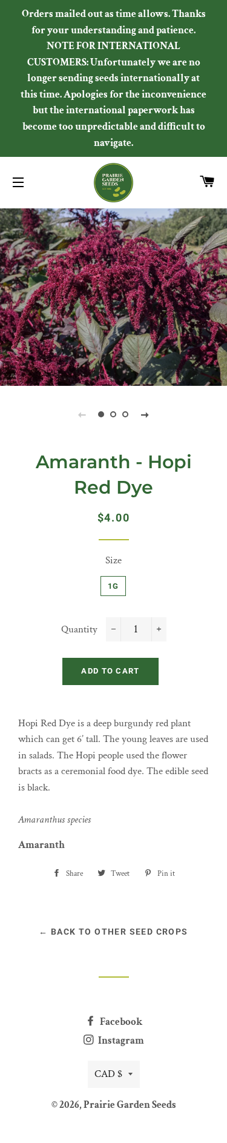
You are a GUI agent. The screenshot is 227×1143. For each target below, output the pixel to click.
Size (113, 560)
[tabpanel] (113, 295)
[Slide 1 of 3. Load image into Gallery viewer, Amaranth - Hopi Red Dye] (102, 414)
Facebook (120, 1022)
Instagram (120, 1040)
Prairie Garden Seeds (130, 1105)
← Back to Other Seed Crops (113, 931)
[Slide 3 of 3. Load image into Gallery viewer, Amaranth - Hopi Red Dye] (126, 414)
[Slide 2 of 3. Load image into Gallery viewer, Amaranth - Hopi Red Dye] (114, 414)
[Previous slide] (82, 414)
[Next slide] (145, 414)
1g (113, 586)
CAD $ (108, 1074)
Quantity (79, 629)
